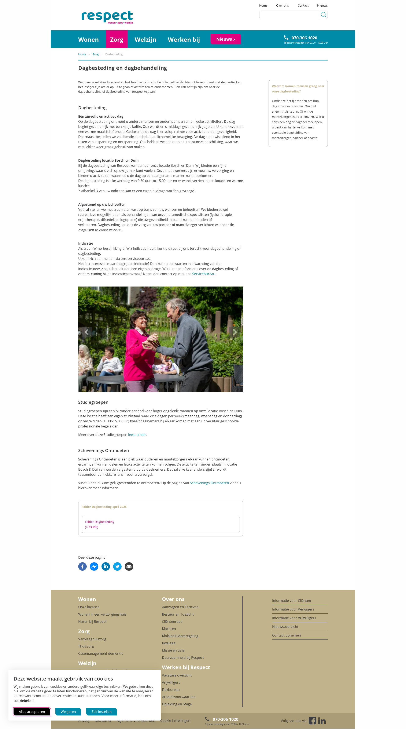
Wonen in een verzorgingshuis (102, 614)
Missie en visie (173, 650)
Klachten (169, 628)
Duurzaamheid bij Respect (183, 657)
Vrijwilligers (171, 682)
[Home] (93, 17)
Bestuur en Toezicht (178, 614)
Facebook (312, 720)
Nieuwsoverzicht (285, 626)
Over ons (282, 5)
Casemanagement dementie (100, 653)
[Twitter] (117, 566)
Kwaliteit (169, 643)
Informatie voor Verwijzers (293, 609)
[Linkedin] (106, 566)
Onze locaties (88, 607)
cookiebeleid (24, 700)
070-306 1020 (304, 38)
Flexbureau (171, 689)
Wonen (88, 39)
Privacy (84, 720)
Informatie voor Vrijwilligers (294, 618)
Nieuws (322, 5)
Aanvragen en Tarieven (180, 607)
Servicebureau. (204, 273)
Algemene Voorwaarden (136, 720)
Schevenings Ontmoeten (209, 483)
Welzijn (145, 39)
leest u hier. (137, 434)
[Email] (129, 566)
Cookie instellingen (175, 720)
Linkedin (322, 720)
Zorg (116, 39)
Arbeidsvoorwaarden (179, 697)
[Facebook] (82, 566)
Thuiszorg (86, 646)
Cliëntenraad (172, 621)
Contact (303, 5)
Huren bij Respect (92, 621)
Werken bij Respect (186, 667)
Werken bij (184, 39)
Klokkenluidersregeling (180, 636)
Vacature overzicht (177, 675)
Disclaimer (103, 720)
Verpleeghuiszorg (92, 639)
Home (263, 5)
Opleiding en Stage (177, 704)
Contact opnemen (286, 635)
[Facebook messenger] (94, 566)
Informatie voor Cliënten (291, 600)
